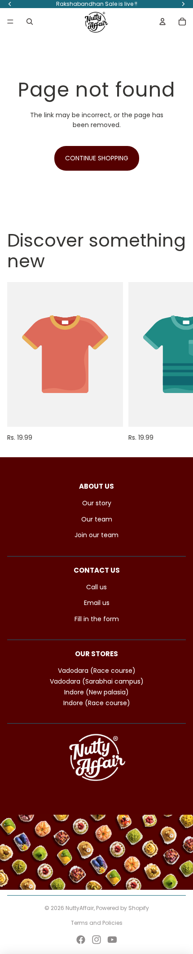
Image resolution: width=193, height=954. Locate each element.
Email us (97, 602)
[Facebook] (80, 939)
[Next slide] (176, 362)
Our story (96, 503)
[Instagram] (96, 939)
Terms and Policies (97, 923)
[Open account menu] (162, 21)
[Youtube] (112, 939)
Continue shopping (96, 158)
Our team (96, 519)
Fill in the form (97, 618)
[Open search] (29, 21)
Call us (96, 587)
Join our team (96, 534)
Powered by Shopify (122, 908)
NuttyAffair (80, 908)
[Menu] (10, 21)
